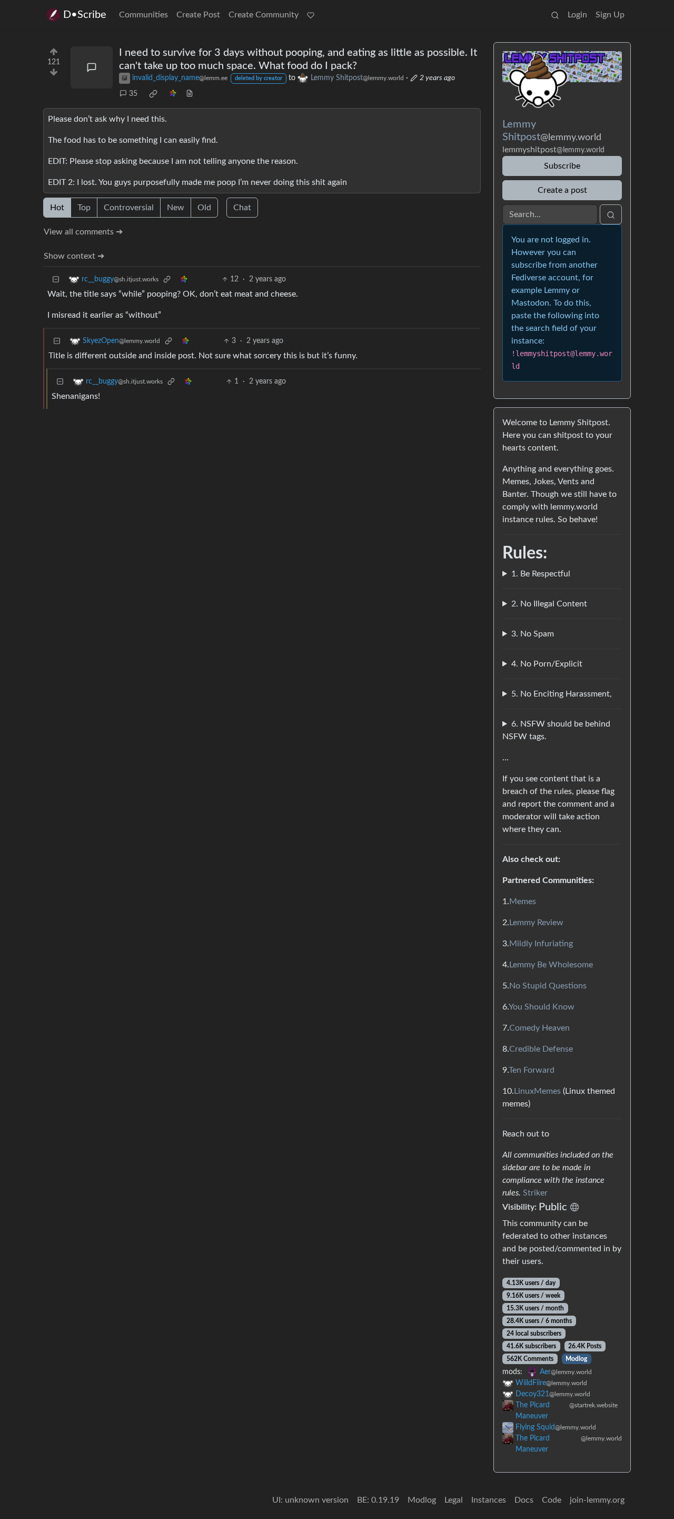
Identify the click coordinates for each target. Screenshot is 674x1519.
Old (204, 207)
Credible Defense (541, 1049)
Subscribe (562, 166)
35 (133, 93)
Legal (453, 1500)
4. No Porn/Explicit (546, 664)
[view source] (189, 94)
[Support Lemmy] (311, 14)
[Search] (555, 14)
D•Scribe (84, 14)
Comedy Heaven (539, 1028)
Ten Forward (531, 1070)
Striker (535, 1193)
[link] (153, 94)
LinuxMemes (537, 1091)
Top (84, 207)
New (175, 207)
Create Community (264, 15)
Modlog (576, 1359)
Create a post (562, 190)
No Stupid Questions (548, 986)
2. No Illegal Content (549, 604)
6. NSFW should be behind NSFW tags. (556, 730)
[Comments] (92, 67)
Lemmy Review (536, 922)
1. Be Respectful (540, 574)
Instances (488, 1500)
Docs (523, 1500)
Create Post (198, 15)
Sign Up (610, 15)
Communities (143, 15)
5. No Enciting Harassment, (561, 694)
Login (577, 15)
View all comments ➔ (83, 232)
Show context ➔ (74, 256)
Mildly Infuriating (541, 943)
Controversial (129, 207)
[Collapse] (55, 279)
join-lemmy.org (597, 1500)
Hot (57, 207)
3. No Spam (532, 634)
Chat (242, 207)
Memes (522, 901)
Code (551, 1500)
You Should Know (541, 1007)
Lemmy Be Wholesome (551, 965)
